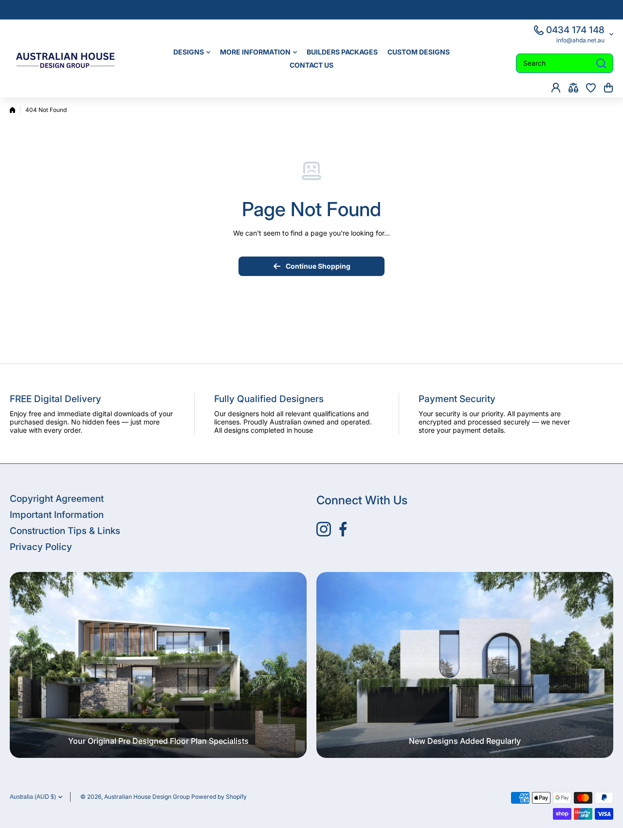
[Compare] (573, 87)
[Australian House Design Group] (70, 58)
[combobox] (564, 63)
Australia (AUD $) (33, 796)
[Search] (601, 63)
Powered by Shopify (219, 796)
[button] (608, 87)
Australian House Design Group (147, 796)
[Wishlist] (591, 87)
